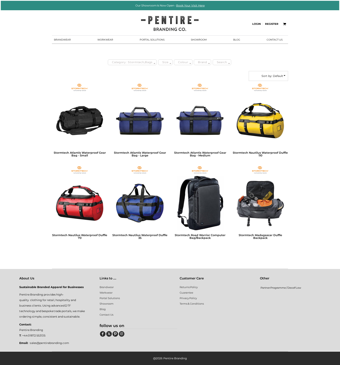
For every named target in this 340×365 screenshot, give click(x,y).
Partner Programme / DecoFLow (281, 287)
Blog (103, 309)
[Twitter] (109, 334)
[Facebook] (102, 334)
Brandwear (107, 287)
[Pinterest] (115, 334)
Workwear (106, 292)
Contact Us (106, 314)
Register (271, 23)
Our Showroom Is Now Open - (170, 5)
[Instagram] (121, 334)
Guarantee (186, 292)
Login (256, 23)
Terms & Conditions (192, 303)
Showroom (107, 303)
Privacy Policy (188, 298)
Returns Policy (189, 287)
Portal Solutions (110, 298)
